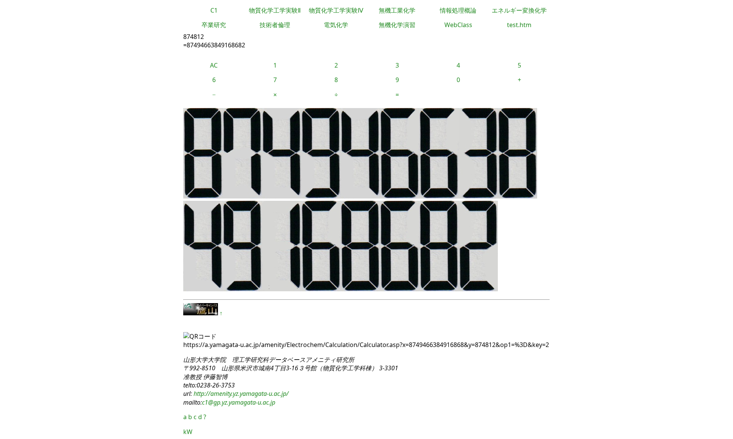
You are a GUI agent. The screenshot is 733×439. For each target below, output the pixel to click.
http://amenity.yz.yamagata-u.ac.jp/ (240, 393)
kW (187, 432)
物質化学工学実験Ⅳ (336, 10)
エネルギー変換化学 (519, 10)
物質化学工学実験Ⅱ (275, 10)
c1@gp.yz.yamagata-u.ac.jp (238, 402)
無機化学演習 (397, 25)
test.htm (519, 25)
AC (214, 65)
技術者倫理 (275, 25)
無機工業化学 (397, 10)
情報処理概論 (458, 10)
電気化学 (336, 25)
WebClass (458, 25)
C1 (214, 10)
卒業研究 (214, 25)
